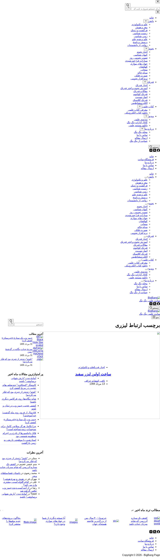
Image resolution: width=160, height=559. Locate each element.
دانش (151, 176)
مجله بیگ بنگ (141, 283)
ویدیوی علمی (141, 271)
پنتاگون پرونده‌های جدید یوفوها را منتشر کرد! (11, 521)
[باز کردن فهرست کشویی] (146, 177)
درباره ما (149, 162)
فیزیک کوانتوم (140, 248)
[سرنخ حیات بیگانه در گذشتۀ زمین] (37, 356)
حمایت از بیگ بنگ (139, 292)
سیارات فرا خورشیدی (136, 215)
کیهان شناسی (140, 209)
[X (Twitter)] (154, 151)
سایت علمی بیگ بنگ (149, 300)
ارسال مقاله (147, 168)
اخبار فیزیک (142, 239)
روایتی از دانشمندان (137, 200)
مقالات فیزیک (140, 245)
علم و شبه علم (140, 194)
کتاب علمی (148, 259)
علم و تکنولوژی (140, 179)
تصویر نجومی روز (139, 212)
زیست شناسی (140, 188)
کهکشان (143, 221)
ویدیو (151, 268)
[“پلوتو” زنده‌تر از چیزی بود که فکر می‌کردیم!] (40, 359)
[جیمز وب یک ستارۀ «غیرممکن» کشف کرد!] (37, 345)
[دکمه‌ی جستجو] (11, 322)
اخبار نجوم (142, 206)
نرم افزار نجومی (139, 233)
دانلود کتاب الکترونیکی (136, 265)
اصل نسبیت (141, 251)
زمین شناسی (141, 191)
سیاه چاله (143, 227)
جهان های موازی (139, 218)
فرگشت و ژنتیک (139, 185)
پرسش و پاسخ (140, 197)
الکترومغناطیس (139, 256)
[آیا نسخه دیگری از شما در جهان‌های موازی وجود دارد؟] (73, 521)
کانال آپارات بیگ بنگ (137, 274)
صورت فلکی (141, 230)
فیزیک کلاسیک (140, 254)
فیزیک (151, 236)
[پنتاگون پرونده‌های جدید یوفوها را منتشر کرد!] (30, 521)
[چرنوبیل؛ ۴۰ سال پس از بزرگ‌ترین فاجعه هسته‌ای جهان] (114, 521)
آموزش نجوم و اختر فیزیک (134, 242)
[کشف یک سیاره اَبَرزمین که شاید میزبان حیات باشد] (155, 521)
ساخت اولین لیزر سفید (93, 374)
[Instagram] (150, 151)
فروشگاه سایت (146, 159)
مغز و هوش (141, 182)
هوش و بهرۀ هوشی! (13, 479)
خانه (151, 156)
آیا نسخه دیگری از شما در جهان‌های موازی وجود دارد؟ (53, 521)
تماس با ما (148, 165)
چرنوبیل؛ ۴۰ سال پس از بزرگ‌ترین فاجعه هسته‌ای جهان (95, 521)
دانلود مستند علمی (138, 277)
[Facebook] (158, 151)
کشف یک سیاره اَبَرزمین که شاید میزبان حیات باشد (18, 467)
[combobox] (28, 324)
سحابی (144, 224)
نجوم (151, 203)
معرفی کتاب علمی (138, 262)
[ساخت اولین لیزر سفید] (138, 375)
